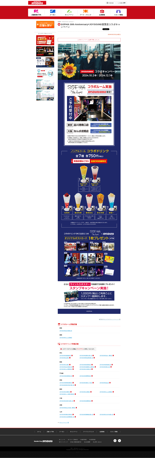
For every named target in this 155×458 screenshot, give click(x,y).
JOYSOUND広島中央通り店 (66, 401)
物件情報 (84, 439)
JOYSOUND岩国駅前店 (85, 401)
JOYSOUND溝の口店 (105, 367)
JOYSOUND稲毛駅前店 (85, 364)
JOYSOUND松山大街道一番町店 (68, 407)
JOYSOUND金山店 (104, 382)
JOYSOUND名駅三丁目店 (86, 382)
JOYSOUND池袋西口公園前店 (87, 367)
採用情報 (93, 439)
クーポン (61, 431)
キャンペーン (74, 431)
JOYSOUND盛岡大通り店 (86, 355)
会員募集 (102, 431)
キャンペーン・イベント (67, 21)
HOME (59, 21)
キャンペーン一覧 (64, 422)
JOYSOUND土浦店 (64, 364)
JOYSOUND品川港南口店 (66, 330)
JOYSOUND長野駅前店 (85, 376)
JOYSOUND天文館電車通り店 (67, 416)
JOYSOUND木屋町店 (65, 391)
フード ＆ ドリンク (88, 431)
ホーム (39, 431)
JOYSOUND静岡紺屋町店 (66, 382)
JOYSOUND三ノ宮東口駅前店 (67, 394)
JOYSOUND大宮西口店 (85, 369)
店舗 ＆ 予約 (50, 431)
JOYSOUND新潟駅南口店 (66, 376)
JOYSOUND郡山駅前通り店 (86, 357)
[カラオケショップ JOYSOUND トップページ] (43, 441)
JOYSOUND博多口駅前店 (66, 414)
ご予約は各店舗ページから (46, 24)
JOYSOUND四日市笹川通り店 (67, 385)
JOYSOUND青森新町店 (65, 355)
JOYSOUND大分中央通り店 (106, 414)
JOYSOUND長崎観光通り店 (86, 414)
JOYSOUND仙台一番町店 (106, 355)
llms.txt (77, 452)
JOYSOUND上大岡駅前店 (66, 369)
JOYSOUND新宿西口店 (105, 364)
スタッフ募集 (114, 431)
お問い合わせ (98, 442)
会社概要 (87, 442)
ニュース (62, 439)
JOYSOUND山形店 (64, 357)
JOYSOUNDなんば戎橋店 (66, 337)
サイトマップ (64, 442)
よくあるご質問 (121, 2)
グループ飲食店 (73, 439)
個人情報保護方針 (76, 442)
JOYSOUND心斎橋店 (85, 391)
